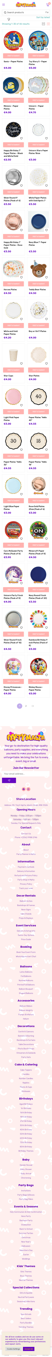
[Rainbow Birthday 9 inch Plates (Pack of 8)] (38, 619)
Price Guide (26, 939)
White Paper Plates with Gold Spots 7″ (37, 199)
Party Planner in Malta (26, 854)
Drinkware (26, 1091)
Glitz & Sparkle (26, 1293)
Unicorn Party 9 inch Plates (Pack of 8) (13, 596)
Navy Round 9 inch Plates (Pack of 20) (38, 596)
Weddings (26, 1259)
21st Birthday (26, 1121)
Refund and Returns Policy (26, 875)
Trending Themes (26, 1327)
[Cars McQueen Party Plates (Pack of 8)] (13, 530)
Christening (26, 1178)
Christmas (26, 1237)
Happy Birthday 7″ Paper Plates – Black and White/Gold (13, 153)
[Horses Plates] (13, 268)
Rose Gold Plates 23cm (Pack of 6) (37, 507)
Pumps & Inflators (26, 1014)
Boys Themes (26, 1276)
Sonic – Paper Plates (13, 61)
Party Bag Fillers (26, 1199)
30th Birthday (26, 1125)
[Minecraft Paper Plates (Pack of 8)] (38, 530)
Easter (26, 1255)
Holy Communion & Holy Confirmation (26, 1212)
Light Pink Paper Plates (11, 418)
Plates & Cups (26, 1087)
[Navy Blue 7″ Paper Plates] (38, 221)
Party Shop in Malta (26, 880)
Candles (26, 1074)
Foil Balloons (26, 976)
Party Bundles (26, 1323)
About (26, 850)
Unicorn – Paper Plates (36, 107)
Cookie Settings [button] (13, 1349)
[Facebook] (24, 789)
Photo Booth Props (26, 1049)
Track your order (26, 888)
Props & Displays (26, 918)
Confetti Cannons (26, 1032)
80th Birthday (26, 1147)
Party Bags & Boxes (26, 1195)
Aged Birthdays (26, 1104)
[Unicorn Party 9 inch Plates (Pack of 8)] (13, 574)
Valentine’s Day (26, 1250)
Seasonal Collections (26, 1301)
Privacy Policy (26, 884)
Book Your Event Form (26, 952)
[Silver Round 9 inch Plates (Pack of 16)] (13, 619)
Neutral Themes (26, 1280)
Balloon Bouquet (26, 989)
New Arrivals (26, 1314)
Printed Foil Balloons (26, 985)
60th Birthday (26, 1138)
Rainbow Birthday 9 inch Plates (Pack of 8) (38, 643)
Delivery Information (26, 871)
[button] (43, 17)
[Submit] (9, 780)
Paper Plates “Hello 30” (13, 463)
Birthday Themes (26, 1151)
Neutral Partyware (26, 1297)
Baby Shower (26, 1169)
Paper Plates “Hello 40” (38, 418)
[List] (43, 24)
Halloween (26, 1246)
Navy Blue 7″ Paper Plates (37, 243)
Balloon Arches (26, 901)
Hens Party (26, 1216)
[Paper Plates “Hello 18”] (38, 441)
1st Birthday (26, 1108)
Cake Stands (26, 914)
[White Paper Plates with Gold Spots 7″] (38, 177)
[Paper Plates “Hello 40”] (38, 396)
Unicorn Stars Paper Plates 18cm (38, 152)
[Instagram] (28, 789)
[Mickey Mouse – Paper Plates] (38, 666)
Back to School (26, 1229)
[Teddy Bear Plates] (38, 268)
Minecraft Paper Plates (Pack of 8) (37, 552)
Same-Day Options (26, 935)
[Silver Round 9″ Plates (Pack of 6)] (13, 177)
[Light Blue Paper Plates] (13, 485)
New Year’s (26, 1242)
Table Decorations (26, 1044)
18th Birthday (26, 1117)
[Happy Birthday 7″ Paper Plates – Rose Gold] (13, 221)
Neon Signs (26, 910)
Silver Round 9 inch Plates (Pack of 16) (13, 641)
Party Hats (26, 1057)
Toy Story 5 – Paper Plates (38, 63)
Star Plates (34, 376)
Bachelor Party (26, 1220)
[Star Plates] (38, 355)
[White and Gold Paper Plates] (13, 310)
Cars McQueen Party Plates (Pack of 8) (13, 552)
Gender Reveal (26, 1165)
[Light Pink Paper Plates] (13, 396)
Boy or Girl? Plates (37, 331)
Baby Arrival (26, 1174)
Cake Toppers (26, 1070)
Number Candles (26, 1078)
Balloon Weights (26, 1010)
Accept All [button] (29, 1349)
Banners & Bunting (26, 1036)
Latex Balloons (26, 972)
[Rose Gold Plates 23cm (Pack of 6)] (38, 485)
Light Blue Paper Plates (11, 507)
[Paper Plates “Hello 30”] (13, 441)
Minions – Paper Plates (11, 107)
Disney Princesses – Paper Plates (13, 688)
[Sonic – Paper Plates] (13, 40)
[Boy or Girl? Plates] (38, 310)
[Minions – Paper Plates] (13, 85)
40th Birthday (26, 1130)
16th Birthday (26, 1113)
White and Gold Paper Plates (11, 332)
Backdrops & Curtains (26, 1040)
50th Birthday (26, 1134)
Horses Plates (10, 290)
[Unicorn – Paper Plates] (38, 85)
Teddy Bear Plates (37, 290)
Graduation (26, 1225)
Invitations (26, 1191)
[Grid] (48, 24)
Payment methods (26, 867)
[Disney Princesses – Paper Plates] (13, 666)
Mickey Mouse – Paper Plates (36, 688)
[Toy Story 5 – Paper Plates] (38, 40)
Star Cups (8, 376)
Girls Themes (26, 1272)
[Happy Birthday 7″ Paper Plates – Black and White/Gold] (13, 129)
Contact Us (26, 834)
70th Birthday (26, 1142)
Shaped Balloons (26, 993)
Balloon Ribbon (26, 1006)
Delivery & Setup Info (26, 931)
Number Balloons (26, 980)
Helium (26, 1019)
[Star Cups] (13, 355)
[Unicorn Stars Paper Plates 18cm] (38, 129)
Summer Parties (26, 1233)
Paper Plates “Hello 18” (38, 463)
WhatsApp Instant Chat (26, 956)
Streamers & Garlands (26, 1053)
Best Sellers (26, 1318)
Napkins (26, 1083)
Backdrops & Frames (26, 905)
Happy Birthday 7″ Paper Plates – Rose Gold (13, 245)
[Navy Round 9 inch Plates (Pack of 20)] (38, 574)
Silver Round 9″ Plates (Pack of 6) (12, 199)
